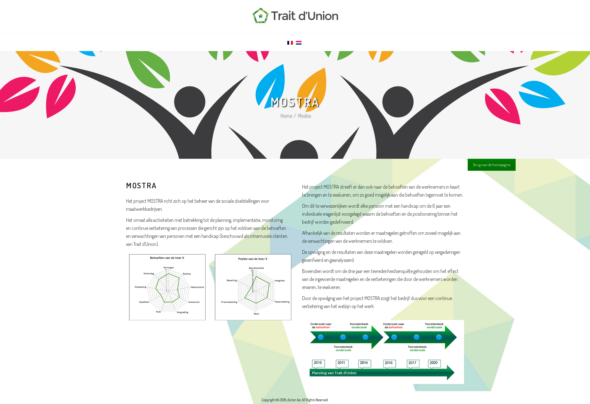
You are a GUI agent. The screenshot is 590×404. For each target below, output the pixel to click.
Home (285, 115)
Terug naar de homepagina (491, 164)
